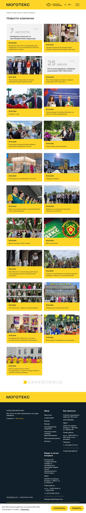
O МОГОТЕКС (49, 418)
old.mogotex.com (12, 497)
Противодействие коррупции (50, 428)
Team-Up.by (19, 418)
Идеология (48, 415)
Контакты (47, 441)
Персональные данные (52, 438)
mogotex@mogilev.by (70, 451)
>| (60, 382)
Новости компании (29, 13)
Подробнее (24, 509)
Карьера (47, 424)
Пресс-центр (17, 13)
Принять (76, 508)
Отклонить (59, 508)
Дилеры (47, 421)
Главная (9, 13)
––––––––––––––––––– (71, 448)
